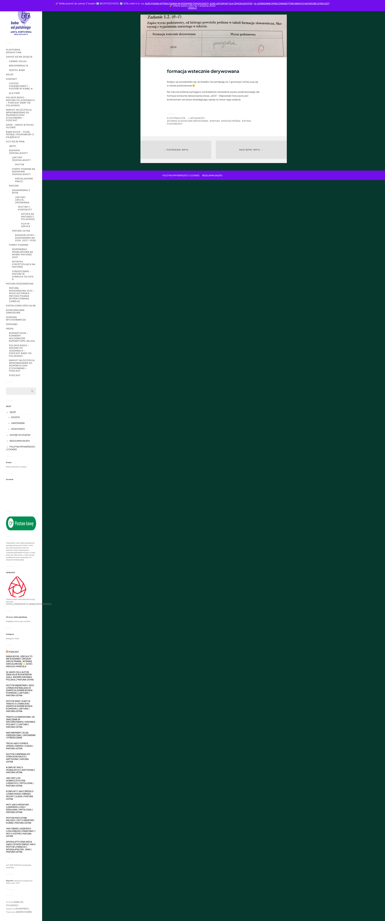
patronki (12, 324)
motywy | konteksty (25, 208)
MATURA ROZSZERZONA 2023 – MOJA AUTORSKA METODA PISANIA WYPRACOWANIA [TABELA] (22, 294)
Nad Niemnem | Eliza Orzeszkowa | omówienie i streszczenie (20, 735)
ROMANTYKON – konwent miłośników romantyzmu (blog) (22, 337)
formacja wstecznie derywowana (188, 120)
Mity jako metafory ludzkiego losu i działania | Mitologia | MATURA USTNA (19, 808)
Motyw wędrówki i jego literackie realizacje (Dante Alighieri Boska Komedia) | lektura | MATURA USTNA (20, 690)
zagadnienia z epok (21, 191)
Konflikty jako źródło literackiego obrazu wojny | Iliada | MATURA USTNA (20, 795)
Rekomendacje (18, 65)
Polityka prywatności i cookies (181, 175)
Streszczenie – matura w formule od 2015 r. (23, 275)
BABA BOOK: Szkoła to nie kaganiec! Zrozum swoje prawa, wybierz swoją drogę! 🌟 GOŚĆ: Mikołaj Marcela (19, 661)
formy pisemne (18, 244)
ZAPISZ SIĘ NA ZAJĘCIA (19, 56)
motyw (19, 164)
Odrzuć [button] (192, 8)
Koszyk (15, 417)
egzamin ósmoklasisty (18, 151)
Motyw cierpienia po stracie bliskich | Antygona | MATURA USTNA (18, 758)
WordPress (22, 908)
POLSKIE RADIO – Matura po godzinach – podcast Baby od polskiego (20, 101)
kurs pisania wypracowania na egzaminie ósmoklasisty (177, 3)
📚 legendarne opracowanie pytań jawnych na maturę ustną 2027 (291, 3)
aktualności (197, 118)
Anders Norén (24, 911)
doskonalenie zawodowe (15, 311)
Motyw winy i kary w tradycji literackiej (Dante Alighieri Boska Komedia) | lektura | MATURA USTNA (19, 706)
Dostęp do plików (20, 435)
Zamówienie (18, 423)
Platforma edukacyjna (14, 51)
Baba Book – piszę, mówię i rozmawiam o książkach (20, 134)
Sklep (9, 74)
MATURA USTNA (21, 230)
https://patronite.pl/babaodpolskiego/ (29, 604)
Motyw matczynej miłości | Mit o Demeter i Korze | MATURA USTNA (20, 820)
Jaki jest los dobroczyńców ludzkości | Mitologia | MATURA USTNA (20, 782)
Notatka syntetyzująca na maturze (23, 264)
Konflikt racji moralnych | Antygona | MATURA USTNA (20, 770)
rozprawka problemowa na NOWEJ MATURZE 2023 (22, 253)
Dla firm (14, 93)
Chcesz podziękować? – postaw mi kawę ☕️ (21, 86)
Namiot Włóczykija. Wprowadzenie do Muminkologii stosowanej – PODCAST (19, 115)
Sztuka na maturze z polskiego (28, 216)
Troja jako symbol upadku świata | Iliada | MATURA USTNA (19, 746)
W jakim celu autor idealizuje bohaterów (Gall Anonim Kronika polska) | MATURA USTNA (20, 676)
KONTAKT (11, 79)
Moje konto (18, 429)
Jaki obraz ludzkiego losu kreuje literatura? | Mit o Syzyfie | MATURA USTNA (20, 832)
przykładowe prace (24, 180)
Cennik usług (18, 61)
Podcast (14, 375)
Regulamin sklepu (20, 440)
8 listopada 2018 (176, 118)
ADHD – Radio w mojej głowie (20, 126)
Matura (14, 185)
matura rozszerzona (20, 283)
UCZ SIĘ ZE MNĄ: (15, 141)
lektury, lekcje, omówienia (22, 200)
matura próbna (231, 120)
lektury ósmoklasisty (21, 158)
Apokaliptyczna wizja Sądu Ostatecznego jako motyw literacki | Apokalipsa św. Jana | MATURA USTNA (20, 846)
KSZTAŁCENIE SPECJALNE (21, 305)
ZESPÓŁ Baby (17, 70)
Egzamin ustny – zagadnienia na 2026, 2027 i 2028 (25, 238)
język (12, 146)
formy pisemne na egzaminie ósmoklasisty (23, 172)
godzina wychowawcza (16, 318)
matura (215, 120)
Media (10, 328)
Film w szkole (25, 225)
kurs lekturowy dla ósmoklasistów (230, 3)
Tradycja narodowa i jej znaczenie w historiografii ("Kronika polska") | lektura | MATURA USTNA (20, 722)
